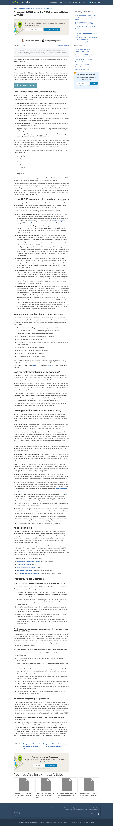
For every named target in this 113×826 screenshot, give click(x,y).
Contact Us (21, 815)
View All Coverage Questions (84, 42)
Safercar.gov (59, 221)
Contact (59, 822)
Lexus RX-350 (48, 8)
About (15, 815)
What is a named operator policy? (86, 15)
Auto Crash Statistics (24, 570)
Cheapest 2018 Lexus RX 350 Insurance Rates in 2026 (23, 796)
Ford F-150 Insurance (82, 69)
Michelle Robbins (56, 40)
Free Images (86, 822)
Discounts (85, 2)
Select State (63, 2)
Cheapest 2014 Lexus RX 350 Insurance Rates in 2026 (31, 746)
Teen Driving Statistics (24, 564)
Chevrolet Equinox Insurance (84, 54)
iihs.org (33, 223)
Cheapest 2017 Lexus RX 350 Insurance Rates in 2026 (52, 745)
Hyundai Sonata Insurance (83, 59)
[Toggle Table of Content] (25, 85)
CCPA (92, 822)
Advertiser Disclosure (63, 45)
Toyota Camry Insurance (83, 67)
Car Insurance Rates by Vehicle (28, 8)
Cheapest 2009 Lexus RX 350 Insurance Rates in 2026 (66, 796)
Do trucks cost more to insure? (85, 31)
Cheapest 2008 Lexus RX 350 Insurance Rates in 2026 (88, 796)
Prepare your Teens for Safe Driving (28, 561)
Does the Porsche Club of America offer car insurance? (86, 38)
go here (48, 365)
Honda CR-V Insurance (82, 49)
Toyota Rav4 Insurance (82, 57)
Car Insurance (76, 2)
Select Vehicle (53, 2)
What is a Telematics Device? (26, 567)
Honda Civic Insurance (82, 52)
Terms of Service (77, 822)
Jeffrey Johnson (35, 40)
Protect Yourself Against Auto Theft (29, 573)
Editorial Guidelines (20, 50)
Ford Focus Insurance (82, 64)
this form (35, 365)
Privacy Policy (67, 822)
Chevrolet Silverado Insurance (84, 62)
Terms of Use (52, 31)
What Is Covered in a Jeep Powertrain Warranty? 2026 (84, 23)
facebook (98, 814)
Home (15, 8)
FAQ (70, 2)
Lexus (40, 8)
